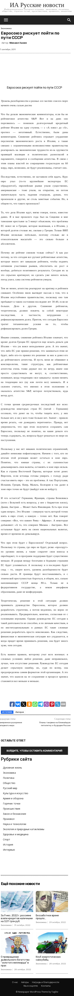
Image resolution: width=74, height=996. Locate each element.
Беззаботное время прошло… (47, 917)
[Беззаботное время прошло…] (52, 901)
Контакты (46, 985)
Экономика (6, 28)
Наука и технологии (14, 824)
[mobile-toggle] (5, 20)
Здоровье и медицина (15, 834)
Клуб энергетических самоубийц (48, 958)
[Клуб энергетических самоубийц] (52, 943)
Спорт (6, 839)
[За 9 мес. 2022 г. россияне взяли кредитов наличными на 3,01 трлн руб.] (17, 901)
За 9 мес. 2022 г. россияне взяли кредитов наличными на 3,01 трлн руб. (17, 918)
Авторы (25, 982)
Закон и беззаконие (14, 813)
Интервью (9, 849)
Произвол (8, 819)
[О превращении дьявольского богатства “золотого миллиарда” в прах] (17, 943)
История (8, 844)
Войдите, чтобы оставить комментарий (34, 750)
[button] (69, 20)
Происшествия (11, 808)
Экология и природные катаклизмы (23, 829)
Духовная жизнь (12, 767)
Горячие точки (11, 803)
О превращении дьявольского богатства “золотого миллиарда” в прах (15, 961)
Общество (9, 783)
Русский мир (10, 788)
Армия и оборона (13, 798)
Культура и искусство (15, 793)
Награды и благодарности (45, 982)
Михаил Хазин (18, 43)
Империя (19, 712)
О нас (15, 982)
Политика (8, 777)
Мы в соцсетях (31, 985)
